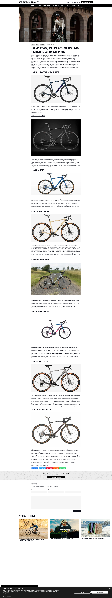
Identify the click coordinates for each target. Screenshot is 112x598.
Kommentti (34, 494)
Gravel (37, 44)
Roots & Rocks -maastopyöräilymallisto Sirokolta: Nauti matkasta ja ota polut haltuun (32, 540)
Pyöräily (33, 44)
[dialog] (56, 592)
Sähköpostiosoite (52, 489)
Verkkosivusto (68, 489)
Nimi (32, 489)
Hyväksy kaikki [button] (100, 592)
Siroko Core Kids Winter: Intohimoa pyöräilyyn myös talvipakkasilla (62, 539)
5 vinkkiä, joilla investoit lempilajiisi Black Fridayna (92, 538)
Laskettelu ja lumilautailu (44, 5)
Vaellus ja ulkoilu (71, 5)
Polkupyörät (42, 44)
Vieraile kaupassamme (87, 2)
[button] (69, 2)
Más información (6, 592)
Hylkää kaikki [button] (82, 592)
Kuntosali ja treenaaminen (58, 5)
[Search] (79, 2)
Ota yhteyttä (75, 2)
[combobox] (109, 588)
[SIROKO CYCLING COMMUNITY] (29, 2)
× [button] (110, 588)
